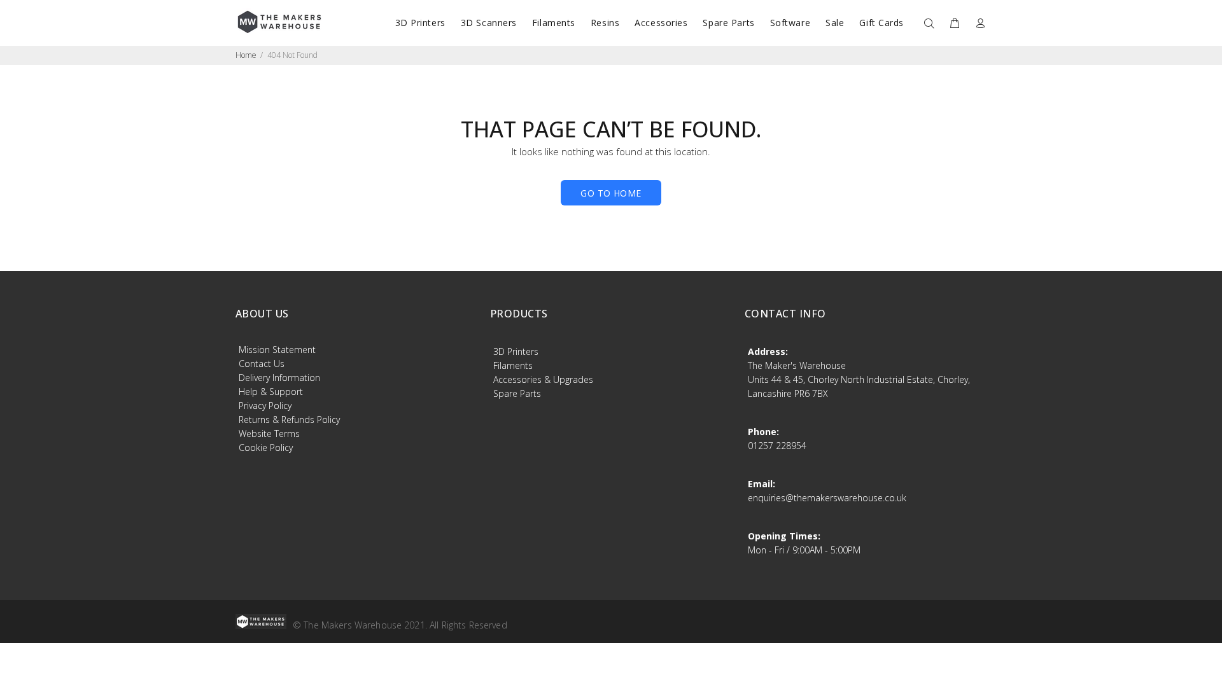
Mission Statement (277, 350)
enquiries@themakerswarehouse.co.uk (827, 498)
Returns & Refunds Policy (289, 419)
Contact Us (261, 363)
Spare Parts (517, 393)
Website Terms (269, 433)
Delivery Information (279, 377)
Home (245, 55)
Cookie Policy (266, 447)
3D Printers (515, 351)
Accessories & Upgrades (543, 379)
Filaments (513, 365)
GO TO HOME (610, 193)
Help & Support (271, 391)
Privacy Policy (265, 405)
